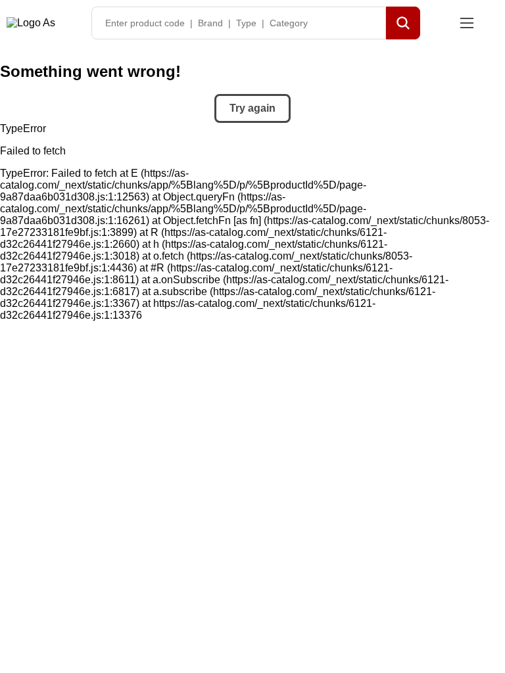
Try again (252, 108)
